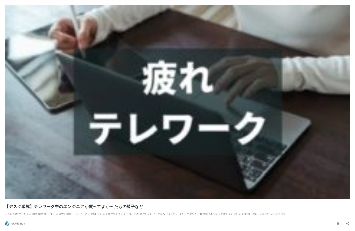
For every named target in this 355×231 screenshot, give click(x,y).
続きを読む (279, 213)
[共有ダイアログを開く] (347, 222)
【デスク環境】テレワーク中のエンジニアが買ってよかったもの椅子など (74, 206)
